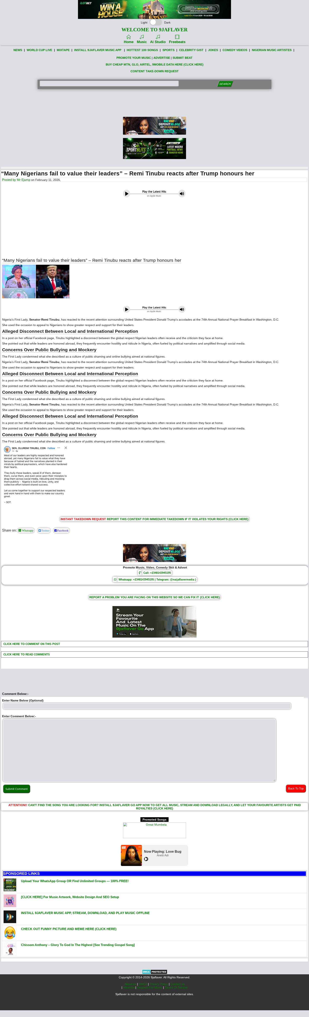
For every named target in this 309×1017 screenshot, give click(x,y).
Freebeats (177, 42)
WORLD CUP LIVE (39, 50)
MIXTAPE (63, 50)
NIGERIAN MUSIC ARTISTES (272, 50)
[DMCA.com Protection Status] (154, 973)
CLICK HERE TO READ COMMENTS (26, 654)
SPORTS (168, 50)
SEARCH (225, 84)
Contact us (177, 984)
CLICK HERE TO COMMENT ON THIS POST (31, 644)
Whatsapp (27, 530)
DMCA (143, 984)
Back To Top (296, 788)
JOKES (213, 50)
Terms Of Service (176, 987)
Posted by (9, 180)
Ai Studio (158, 42)
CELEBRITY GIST (191, 50)
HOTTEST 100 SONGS (142, 50)
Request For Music (150, 987)
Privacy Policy (159, 984)
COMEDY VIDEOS (235, 50)
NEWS (17, 50)
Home (128, 42)
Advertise (129, 987)
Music (142, 42)
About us (130, 984)
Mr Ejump (23, 180)
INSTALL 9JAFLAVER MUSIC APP (97, 50)
